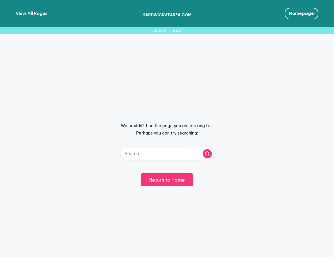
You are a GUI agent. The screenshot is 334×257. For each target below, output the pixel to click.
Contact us (159, 30)
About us (176, 30)
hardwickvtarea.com (167, 14)
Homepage (301, 13)
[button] (207, 153)
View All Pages (31, 13)
